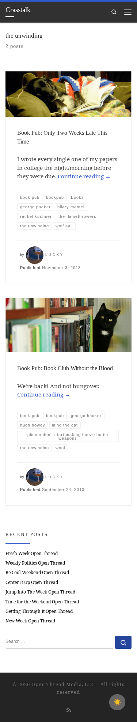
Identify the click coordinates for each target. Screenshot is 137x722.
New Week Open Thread (30, 621)
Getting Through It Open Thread (39, 611)
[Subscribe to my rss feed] (68, 710)
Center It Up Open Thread (31, 582)
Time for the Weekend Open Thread (42, 602)
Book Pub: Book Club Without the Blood (65, 368)
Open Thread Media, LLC (63, 684)
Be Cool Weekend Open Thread (37, 572)
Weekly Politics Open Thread (35, 563)
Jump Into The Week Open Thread (40, 592)
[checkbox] (117, 702)
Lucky (54, 255)
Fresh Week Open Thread (31, 553)
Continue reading (84, 176)
